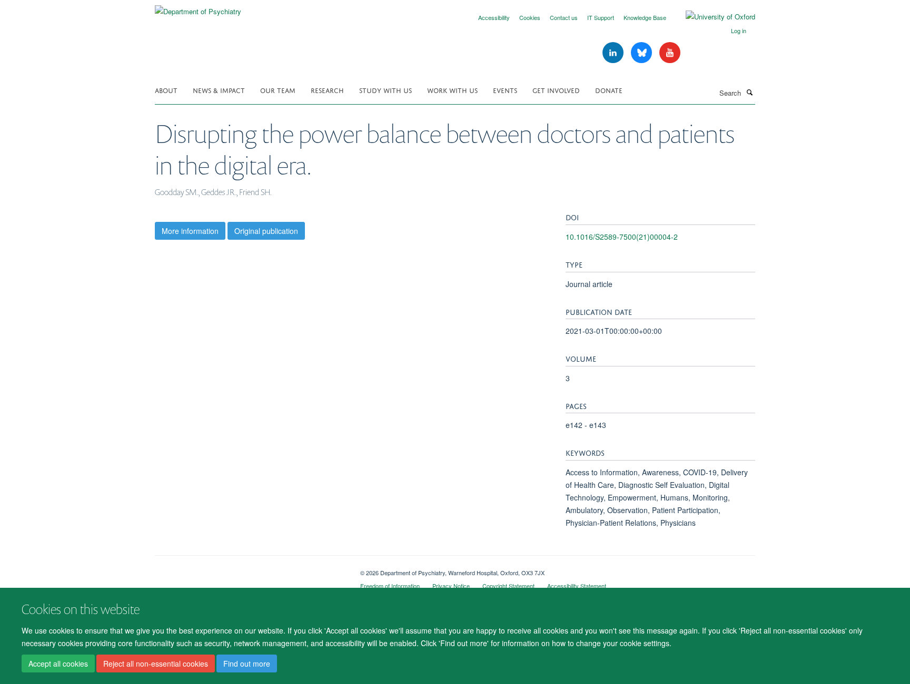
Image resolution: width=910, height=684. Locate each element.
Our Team (277, 90)
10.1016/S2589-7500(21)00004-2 (622, 236)
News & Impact (219, 90)
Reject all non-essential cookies (155, 663)
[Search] (749, 92)
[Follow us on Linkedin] (614, 53)
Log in (738, 30)
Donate (608, 90)
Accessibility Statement (576, 585)
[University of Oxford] (712, 17)
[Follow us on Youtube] (669, 53)
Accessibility (494, 17)
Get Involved (556, 90)
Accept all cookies (58, 663)
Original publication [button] (266, 231)
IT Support (600, 17)
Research (327, 90)
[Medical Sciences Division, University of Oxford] (249, 568)
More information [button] (190, 231)
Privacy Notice (451, 585)
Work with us (452, 90)
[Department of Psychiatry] (198, 8)
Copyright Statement (508, 585)
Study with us (385, 90)
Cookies (529, 17)
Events (505, 90)
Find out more (246, 663)
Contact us (564, 17)
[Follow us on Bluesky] (642, 53)
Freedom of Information (390, 585)
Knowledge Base (645, 17)
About (166, 90)
